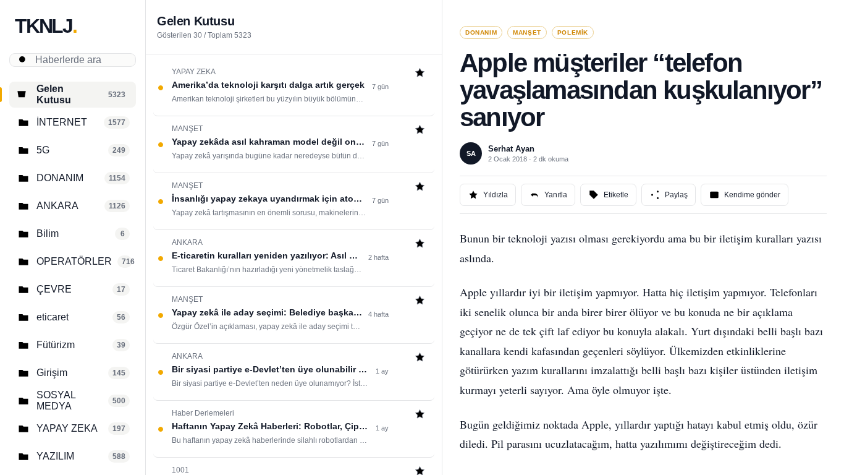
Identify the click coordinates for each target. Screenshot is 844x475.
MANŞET (527, 32)
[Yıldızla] (419, 74)
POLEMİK (572, 32)
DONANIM (481, 32)
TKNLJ (46, 26)
